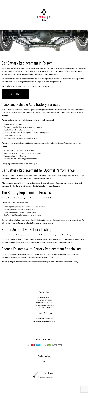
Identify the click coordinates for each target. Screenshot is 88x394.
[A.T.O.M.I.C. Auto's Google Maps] (43, 362)
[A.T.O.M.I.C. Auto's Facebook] (44, 362)
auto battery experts (27, 109)
